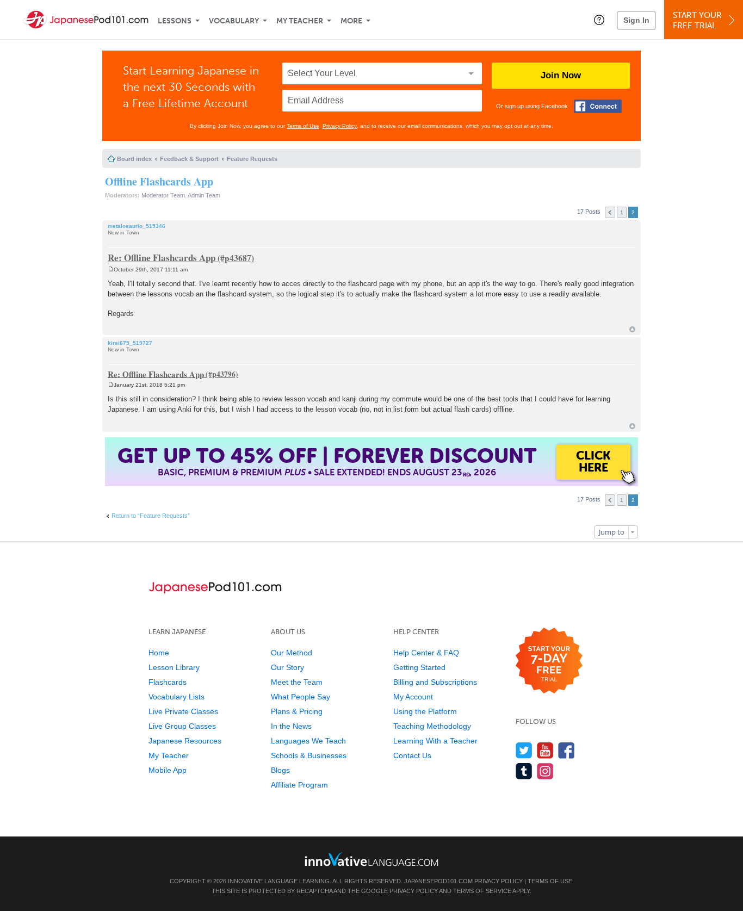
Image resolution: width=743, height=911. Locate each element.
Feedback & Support (189, 159)
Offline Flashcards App (159, 181)
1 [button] (621, 212)
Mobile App (167, 770)
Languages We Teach (308, 740)
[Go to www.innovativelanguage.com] (371, 859)
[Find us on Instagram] (545, 771)
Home (158, 652)
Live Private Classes (183, 711)
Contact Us (412, 755)
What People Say (300, 696)
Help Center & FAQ (426, 652)
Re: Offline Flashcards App (161, 257)
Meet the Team (297, 682)
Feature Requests (252, 159)
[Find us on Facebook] (566, 750)
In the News (291, 726)
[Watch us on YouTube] (545, 750)
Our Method (291, 652)
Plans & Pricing (297, 711)
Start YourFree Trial (697, 20)
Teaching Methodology (432, 726)
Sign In (636, 20)
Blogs (280, 770)
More (351, 21)
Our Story (287, 667)
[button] (599, 19)
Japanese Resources (184, 740)
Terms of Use (303, 126)
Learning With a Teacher (435, 740)
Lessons (174, 21)
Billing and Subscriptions (435, 682)
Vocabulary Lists (176, 696)
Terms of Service (482, 891)
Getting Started (419, 667)
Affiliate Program (299, 784)
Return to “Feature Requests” (151, 515)
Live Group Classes (182, 726)
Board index (134, 159)
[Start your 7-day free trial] (549, 661)
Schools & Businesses (308, 755)
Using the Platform (425, 711)
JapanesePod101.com (438, 881)
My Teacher (299, 21)
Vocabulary (234, 21)
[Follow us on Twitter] (524, 750)
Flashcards (167, 682)
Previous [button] (610, 212)
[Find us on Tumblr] (524, 771)
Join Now (561, 75)
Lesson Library (174, 667)
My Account (413, 696)
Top (632, 329)
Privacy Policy (340, 126)
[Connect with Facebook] (598, 106)
